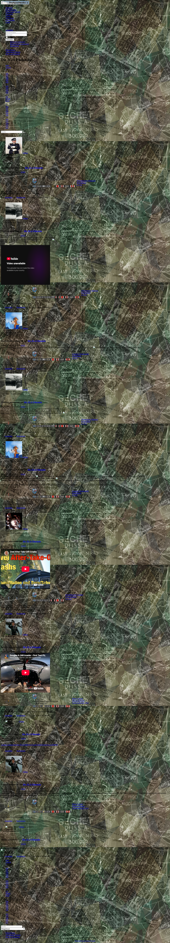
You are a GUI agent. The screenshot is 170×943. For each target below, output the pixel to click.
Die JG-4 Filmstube (34, 168)
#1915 (23, 652)
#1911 (23, 345)
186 (7, 74)
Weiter (8, 99)
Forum (8, 16)
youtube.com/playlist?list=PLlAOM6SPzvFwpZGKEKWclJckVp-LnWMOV (29, 745)
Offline (25, 153)
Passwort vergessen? (17, 42)
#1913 (23, 474)
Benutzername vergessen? (19, 44)
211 (7, 97)
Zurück (8, 68)
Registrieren (14, 46)
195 (7, 93)
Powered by (79, 941)
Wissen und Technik (13, 12)
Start (7, 65)
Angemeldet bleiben (15, 37)
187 (7, 76)
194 (7, 90)
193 (7, 88)
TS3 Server (10, 18)
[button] (9, 30)
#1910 (23, 236)
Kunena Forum (89, 941)
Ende (7, 101)
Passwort (30, 35)
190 (7, 82)
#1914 (23, 546)
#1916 (23, 739)
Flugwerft (9, 14)
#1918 (23, 844)
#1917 (23, 789)
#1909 (23, 172)
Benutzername (32, 32)
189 (7, 80)
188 (7, 78)
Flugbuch (9, 8)
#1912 (23, 407)
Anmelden (9, 40)
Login (8, 22)
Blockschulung (11, 10)
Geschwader (10, 20)
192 (7, 86)
